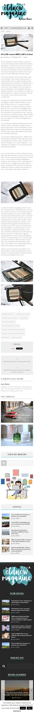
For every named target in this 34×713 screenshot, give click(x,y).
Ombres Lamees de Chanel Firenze (13, 329)
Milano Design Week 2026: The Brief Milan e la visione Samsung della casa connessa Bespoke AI (21, 549)
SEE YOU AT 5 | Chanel (16, 28)
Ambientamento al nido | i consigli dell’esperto (17, 361)
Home (2, 31)
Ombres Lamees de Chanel (10, 326)
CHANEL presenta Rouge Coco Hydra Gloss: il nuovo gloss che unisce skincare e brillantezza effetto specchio (21, 618)
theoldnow (5, 337)
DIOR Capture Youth (17, 441)
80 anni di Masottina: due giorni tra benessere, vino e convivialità (20, 515)
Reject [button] (29, 708)
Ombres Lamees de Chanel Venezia (13, 333)
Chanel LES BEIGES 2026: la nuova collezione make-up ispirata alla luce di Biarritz (21, 635)
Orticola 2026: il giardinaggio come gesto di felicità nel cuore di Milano (20, 523)
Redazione (17, 420)
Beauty (25, 57)
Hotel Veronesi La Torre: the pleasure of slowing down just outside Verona (21, 601)
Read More (17, 711)
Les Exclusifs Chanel (8, 322)
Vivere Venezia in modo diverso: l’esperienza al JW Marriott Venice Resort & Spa (19, 531)
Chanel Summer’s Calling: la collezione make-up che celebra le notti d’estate (21, 626)
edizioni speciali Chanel (9, 318)
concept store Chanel (22, 314)
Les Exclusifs (24, 318)
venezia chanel (16, 337)
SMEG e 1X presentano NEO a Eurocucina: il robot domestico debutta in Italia (21, 540)
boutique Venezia (7, 314)
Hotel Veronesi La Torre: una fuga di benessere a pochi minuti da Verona (20, 609)
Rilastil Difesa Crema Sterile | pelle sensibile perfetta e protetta (17, 371)
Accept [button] (23, 708)
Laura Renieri (6, 57)
